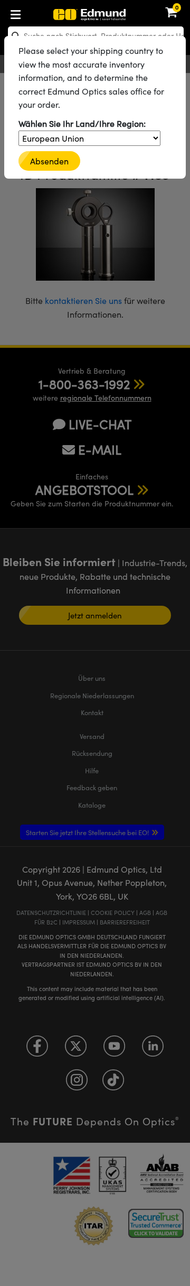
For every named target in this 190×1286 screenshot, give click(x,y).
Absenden (49, 160)
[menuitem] (50, 12)
